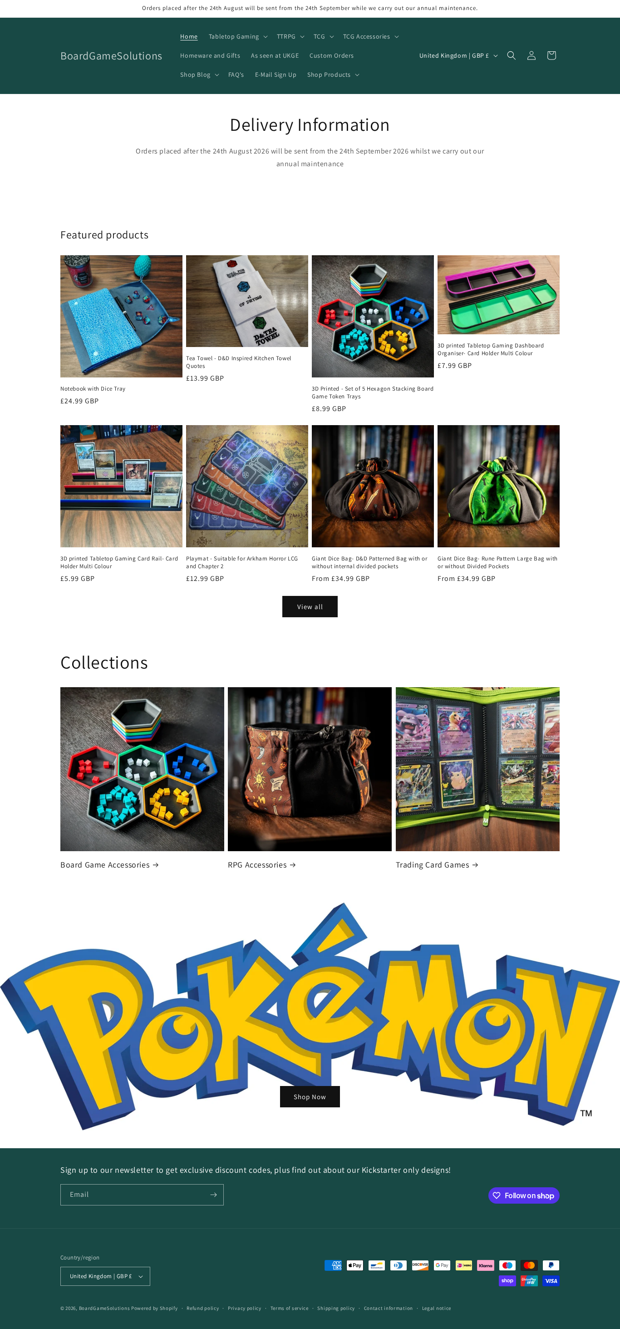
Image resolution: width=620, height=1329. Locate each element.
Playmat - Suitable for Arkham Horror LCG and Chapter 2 (242, 562)
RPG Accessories (257, 864)
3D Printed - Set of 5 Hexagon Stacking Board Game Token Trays (372, 392)
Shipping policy (336, 1308)
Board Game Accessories (104, 864)
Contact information (388, 1308)
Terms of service (290, 1308)
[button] (237, 36)
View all (310, 606)
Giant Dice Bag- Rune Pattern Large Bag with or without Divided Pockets (498, 562)
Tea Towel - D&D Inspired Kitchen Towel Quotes (238, 362)
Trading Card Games (432, 864)
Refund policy (203, 1308)
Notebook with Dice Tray (93, 388)
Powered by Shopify (154, 1308)
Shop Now (310, 1096)
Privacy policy (244, 1308)
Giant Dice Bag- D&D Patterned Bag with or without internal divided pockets (370, 562)
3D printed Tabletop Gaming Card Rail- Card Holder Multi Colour (119, 562)
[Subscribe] (213, 1194)
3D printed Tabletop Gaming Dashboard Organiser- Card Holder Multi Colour (491, 349)
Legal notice (436, 1308)
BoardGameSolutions (104, 1308)
